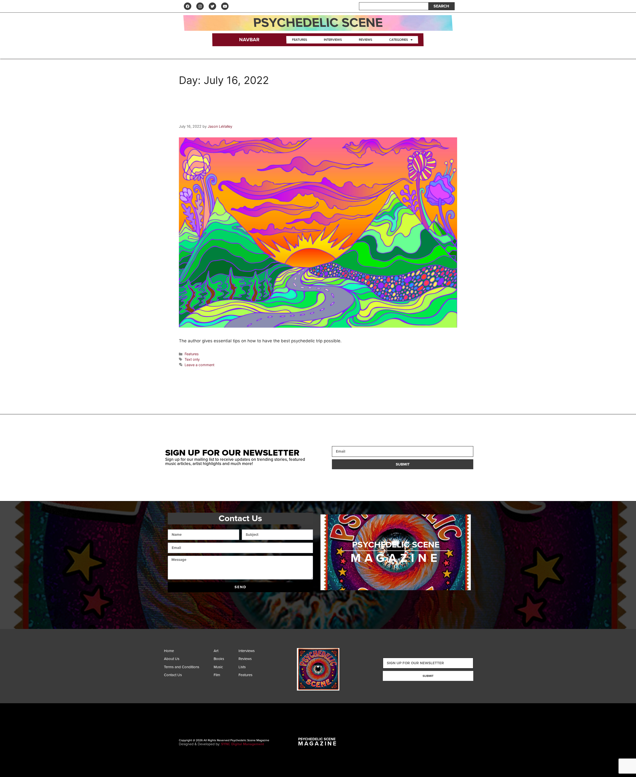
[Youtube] (225, 6)
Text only (192, 359)
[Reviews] (249, 660)
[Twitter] (212, 6)
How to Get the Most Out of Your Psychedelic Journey (289, 116)
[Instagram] (200, 6)
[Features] (249, 676)
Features (299, 40)
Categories (398, 40)
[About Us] (187, 660)
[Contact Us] (187, 676)
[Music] (224, 668)
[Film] (224, 676)
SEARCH (441, 6)
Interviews (333, 40)
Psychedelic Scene (318, 23)
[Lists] (249, 668)
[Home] (187, 652)
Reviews (365, 40)
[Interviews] (249, 652)
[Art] (224, 652)
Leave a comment (199, 365)
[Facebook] (187, 6)
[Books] (224, 660)
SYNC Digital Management (242, 744)
